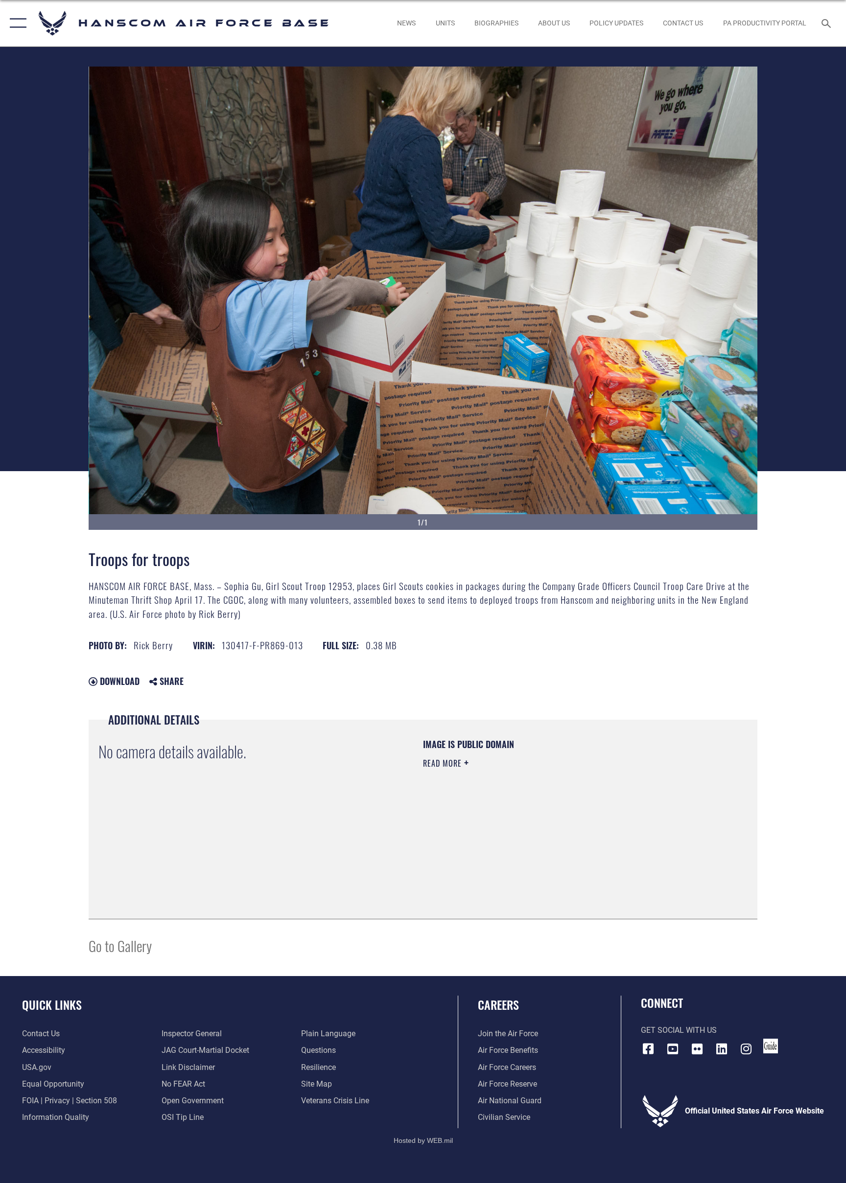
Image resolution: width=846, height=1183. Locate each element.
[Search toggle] (827, 23)
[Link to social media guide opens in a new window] (770, 1046)
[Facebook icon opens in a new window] (648, 1049)
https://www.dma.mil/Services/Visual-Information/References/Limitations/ (538, 825)
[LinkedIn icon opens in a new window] (721, 1049)
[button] (16, 23)
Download (118, 681)
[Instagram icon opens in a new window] (746, 1049)
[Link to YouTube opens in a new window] (672, 1049)
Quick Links (52, 1004)
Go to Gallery (120, 945)
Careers (498, 1004)
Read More (443, 763)
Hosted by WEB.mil (423, 1140)
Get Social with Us (679, 1030)
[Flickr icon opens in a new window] (697, 1049)
